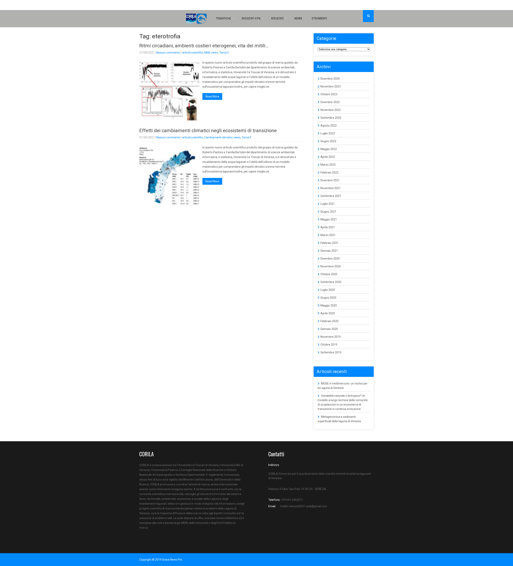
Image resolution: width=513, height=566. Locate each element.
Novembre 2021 (330, 188)
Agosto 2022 (328, 125)
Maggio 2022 (328, 149)
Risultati (277, 18)
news (214, 52)
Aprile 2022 (327, 156)
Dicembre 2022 (330, 102)
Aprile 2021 (327, 227)
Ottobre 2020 (328, 274)
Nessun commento (168, 52)
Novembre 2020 (330, 266)
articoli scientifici (192, 52)
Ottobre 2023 (328, 94)
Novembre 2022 (330, 110)
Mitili (207, 52)
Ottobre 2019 (328, 344)
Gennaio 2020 (329, 329)
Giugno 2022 (328, 141)
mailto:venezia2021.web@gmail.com (303, 506)
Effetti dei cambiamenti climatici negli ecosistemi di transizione (208, 130)
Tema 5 (224, 52)
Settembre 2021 (330, 196)
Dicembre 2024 (330, 78)
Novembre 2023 (330, 86)
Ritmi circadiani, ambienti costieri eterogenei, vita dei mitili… (204, 46)
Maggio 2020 (328, 305)
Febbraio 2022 (329, 172)
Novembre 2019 (330, 336)
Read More (212, 96)
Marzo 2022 (328, 164)
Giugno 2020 (328, 297)
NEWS (298, 18)
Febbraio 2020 (329, 321)
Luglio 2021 (327, 203)
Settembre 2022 (330, 117)
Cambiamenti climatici (218, 137)
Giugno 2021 (328, 211)
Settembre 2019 (330, 352)
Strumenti (319, 18)
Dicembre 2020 (330, 258)
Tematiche (223, 18)
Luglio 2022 (327, 133)
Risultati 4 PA (251, 18)
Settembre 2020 (330, 282)
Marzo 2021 (328, 235)
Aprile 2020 (327, 313)
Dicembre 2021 (330, 180)
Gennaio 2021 (329, 250)
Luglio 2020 (327, 289)
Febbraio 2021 (329, 242)
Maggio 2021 (328, 219)
